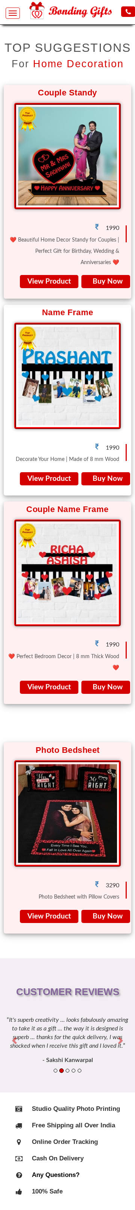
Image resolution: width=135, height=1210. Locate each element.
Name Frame (67, 312)
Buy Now (106, 281)
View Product (49, 281)
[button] (15, 1040)
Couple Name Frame (67, 509)
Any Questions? (56, 1174)
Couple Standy (67, 92)
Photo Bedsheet (68, 750)
